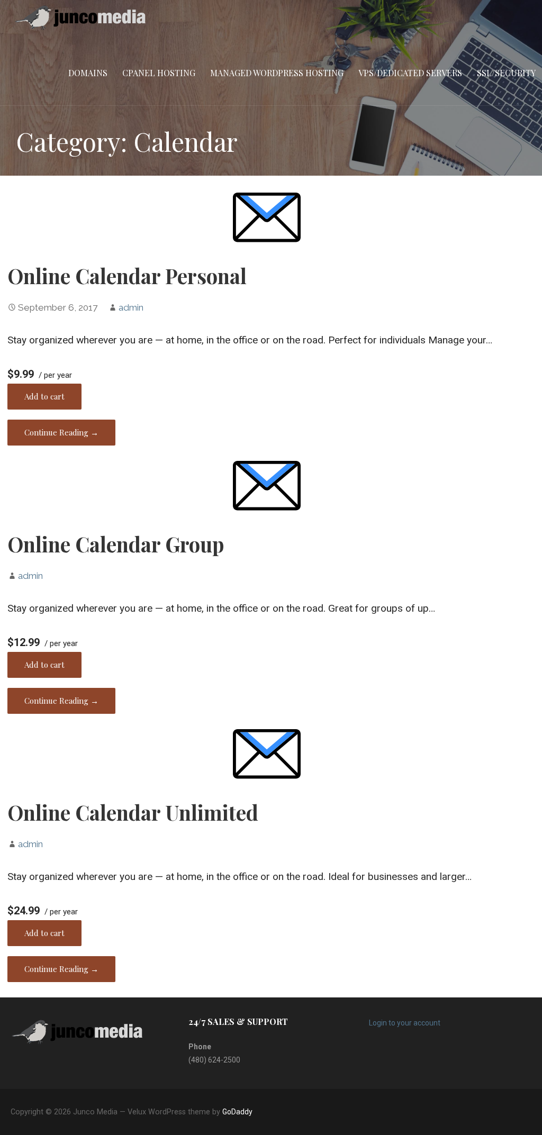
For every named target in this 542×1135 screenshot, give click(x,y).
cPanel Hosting (158, 72)
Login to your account (404, 1023)
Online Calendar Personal (127, 275)
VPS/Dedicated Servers (410, 72)
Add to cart (44, 396)
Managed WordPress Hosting (277, 72)
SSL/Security (506, 72)
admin (131, 307)
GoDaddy (237, 1111)
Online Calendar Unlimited (132, 812)
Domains (87, 72)
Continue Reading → (61, 432)
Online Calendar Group (115, 544)
